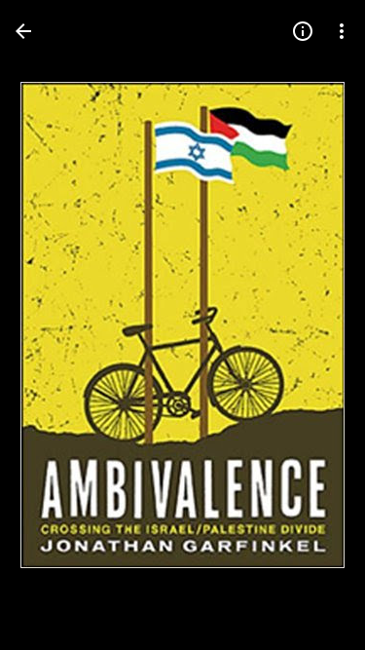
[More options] (341, 31)
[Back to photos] (23, 31)
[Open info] (302, 31)
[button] (54, 325)
